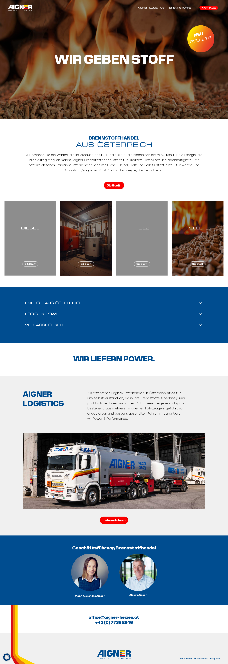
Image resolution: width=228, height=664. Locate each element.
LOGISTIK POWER (43, 314)
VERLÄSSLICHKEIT (44, 325)
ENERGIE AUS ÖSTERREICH (53, 303)
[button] (7, 657)
